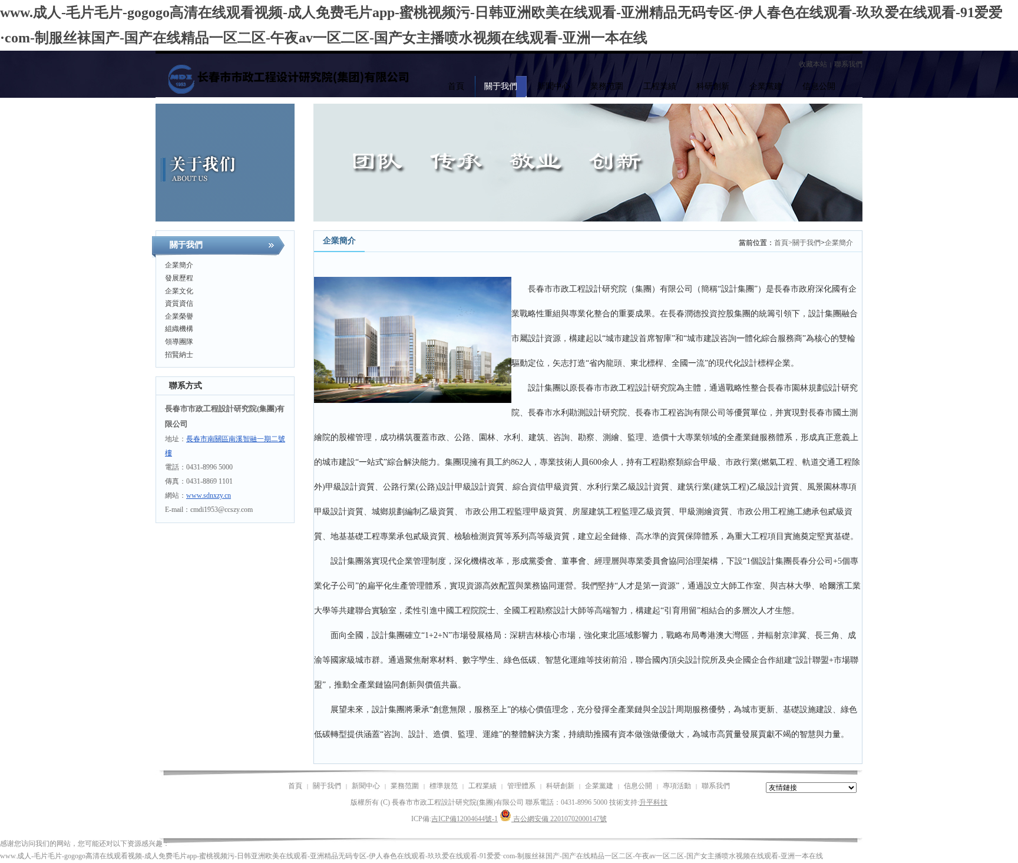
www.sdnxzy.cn (208, 495)
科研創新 (560, 786)
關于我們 (806, 243)
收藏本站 (813, 64)
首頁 (783, 243)
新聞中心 (366, 786)
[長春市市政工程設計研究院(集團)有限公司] (273, 75)
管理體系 (521, 786)
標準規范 (443, 786)
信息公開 (638, 786)
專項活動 (677, 786)
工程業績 (482, 786)
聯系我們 (848, 64)
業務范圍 (405, 786)
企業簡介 (839, 243)
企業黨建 (599, 786)
